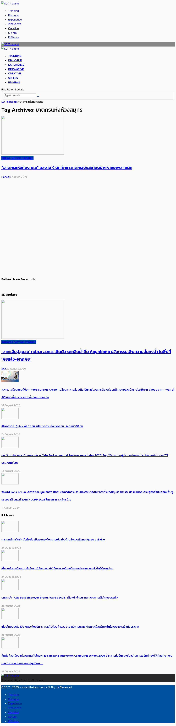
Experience (15, 19)
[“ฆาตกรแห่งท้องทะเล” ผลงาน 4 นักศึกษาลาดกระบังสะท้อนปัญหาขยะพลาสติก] (32, 153)
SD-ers (12, 32)
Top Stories (24, 158)
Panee (5, 177)
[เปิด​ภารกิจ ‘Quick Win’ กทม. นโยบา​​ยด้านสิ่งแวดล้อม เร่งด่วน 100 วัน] (10, 418)
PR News (13, 37)
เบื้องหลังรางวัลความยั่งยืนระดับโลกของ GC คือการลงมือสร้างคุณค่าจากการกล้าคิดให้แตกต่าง (57, 568)
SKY (3, 368)
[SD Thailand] (10, 3)
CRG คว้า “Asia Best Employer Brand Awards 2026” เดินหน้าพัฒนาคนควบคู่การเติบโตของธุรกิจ (59, 597)
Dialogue (13, 15)
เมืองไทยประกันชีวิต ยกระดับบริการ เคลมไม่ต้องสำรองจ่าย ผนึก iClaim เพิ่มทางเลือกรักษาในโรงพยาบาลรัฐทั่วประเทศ (70, 627)
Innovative (14, 23)
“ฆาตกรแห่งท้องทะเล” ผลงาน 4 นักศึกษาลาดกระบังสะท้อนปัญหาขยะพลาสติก (66, 167)
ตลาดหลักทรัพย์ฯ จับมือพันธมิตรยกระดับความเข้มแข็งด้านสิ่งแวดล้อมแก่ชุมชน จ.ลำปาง (53, 539)
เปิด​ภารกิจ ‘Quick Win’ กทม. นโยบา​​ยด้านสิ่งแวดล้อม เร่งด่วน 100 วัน (42, 426)
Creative (13, 28)
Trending (13, 10)
